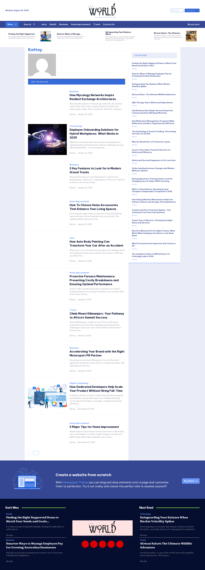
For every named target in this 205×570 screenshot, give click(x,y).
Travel (73, 310)
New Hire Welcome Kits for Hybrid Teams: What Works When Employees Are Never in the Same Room (153, 233)
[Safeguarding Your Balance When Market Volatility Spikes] (143, 36)
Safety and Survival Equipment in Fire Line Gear (154, 160)
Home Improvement (79, 201)
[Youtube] (119, 544)
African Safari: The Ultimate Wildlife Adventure (154, 94)
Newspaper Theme (75, 482)
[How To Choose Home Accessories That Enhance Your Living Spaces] (47, 212)
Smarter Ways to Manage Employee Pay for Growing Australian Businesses (152, 75)
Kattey (72, 114)
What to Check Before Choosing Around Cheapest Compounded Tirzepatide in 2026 (152, 190)
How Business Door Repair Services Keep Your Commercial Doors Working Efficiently (152, 112)
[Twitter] (111, 544)
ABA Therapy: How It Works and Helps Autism (152, 103)
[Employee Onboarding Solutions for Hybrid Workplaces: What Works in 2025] (47, 139)
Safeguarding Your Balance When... (118, 33)
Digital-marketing (79, 383)
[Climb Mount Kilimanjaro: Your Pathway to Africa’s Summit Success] (47, 322)
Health (9, 514)
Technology (76, 126)
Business (74, 91)
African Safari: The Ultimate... (168, 33)
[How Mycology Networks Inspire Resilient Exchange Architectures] (47, 102)
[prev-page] (30, 453)
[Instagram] (93, 544)
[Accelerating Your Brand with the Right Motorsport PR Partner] (47, 359)
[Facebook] (85, 544)
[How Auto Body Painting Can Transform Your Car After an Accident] (47, 249)
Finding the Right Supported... (22, 34)
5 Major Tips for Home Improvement (94, 427)
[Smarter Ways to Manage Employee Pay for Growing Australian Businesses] (94, 36)
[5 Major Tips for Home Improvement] (47, 432)
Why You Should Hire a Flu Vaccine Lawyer (151, 142)
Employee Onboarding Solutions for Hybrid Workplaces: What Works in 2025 (94, 133)
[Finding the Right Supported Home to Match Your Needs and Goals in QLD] (45, 36)
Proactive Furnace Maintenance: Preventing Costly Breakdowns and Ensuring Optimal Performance (94, 280)
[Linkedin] (102, 544)
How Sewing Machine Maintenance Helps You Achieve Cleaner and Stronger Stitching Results (154, 201)
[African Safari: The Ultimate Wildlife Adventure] (191, 36)
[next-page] (36, 453)
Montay (134, 69)
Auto (72, 238)
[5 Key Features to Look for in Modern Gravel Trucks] (47, 176)
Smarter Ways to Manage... (69, 34)
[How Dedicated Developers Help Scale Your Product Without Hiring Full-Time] (47, 396)
